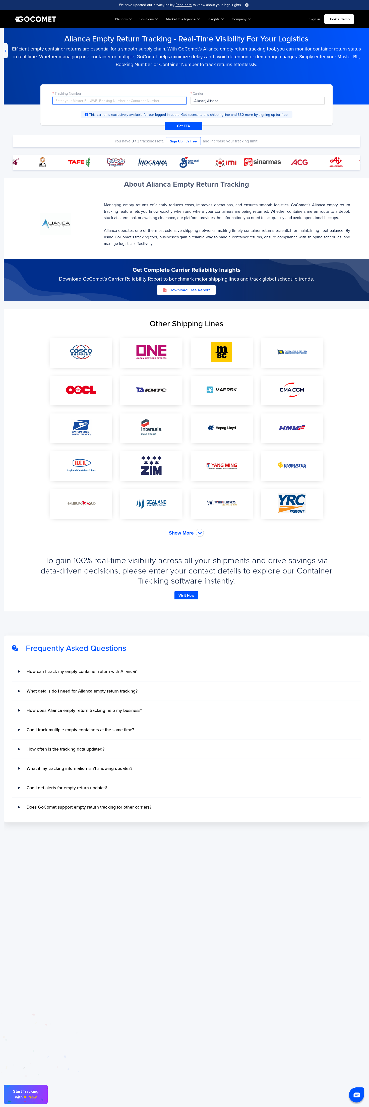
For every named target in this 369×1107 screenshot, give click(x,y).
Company (239, 19)
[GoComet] (35, 19)
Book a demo (339, 19)
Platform (121, 19)
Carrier (198, 93)
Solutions (147, 19)
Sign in (315, 19)
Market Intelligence (181, 19)
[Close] (246, 5)
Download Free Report (189, 290)
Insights (214, 19)
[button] (356, 1094)
